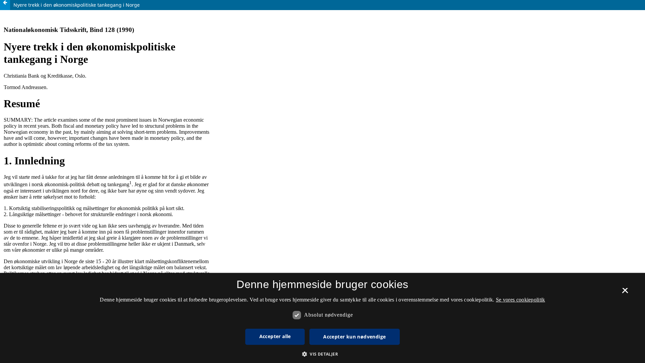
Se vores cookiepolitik (520, 299)
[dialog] (322, 318)
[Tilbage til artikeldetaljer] (5, 5)
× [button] (625, 292)
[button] (322, 354)
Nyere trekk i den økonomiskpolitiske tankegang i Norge (76, 5)
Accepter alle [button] (275, 336)
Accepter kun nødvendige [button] (354, 336)
